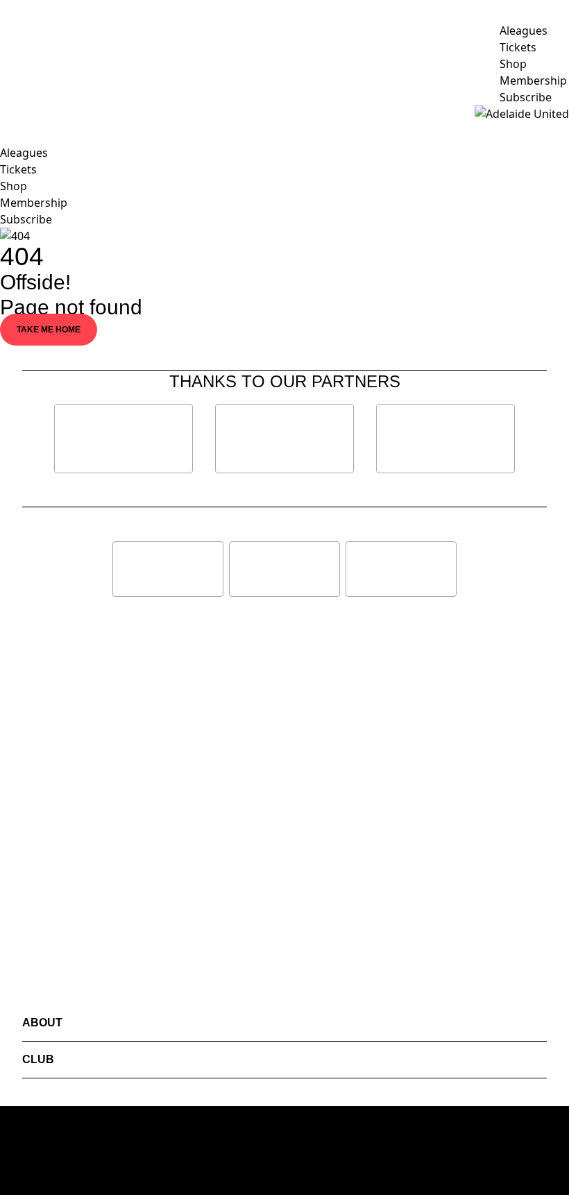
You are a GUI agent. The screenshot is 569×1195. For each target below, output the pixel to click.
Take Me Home (48, 329)
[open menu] (10, 114)
